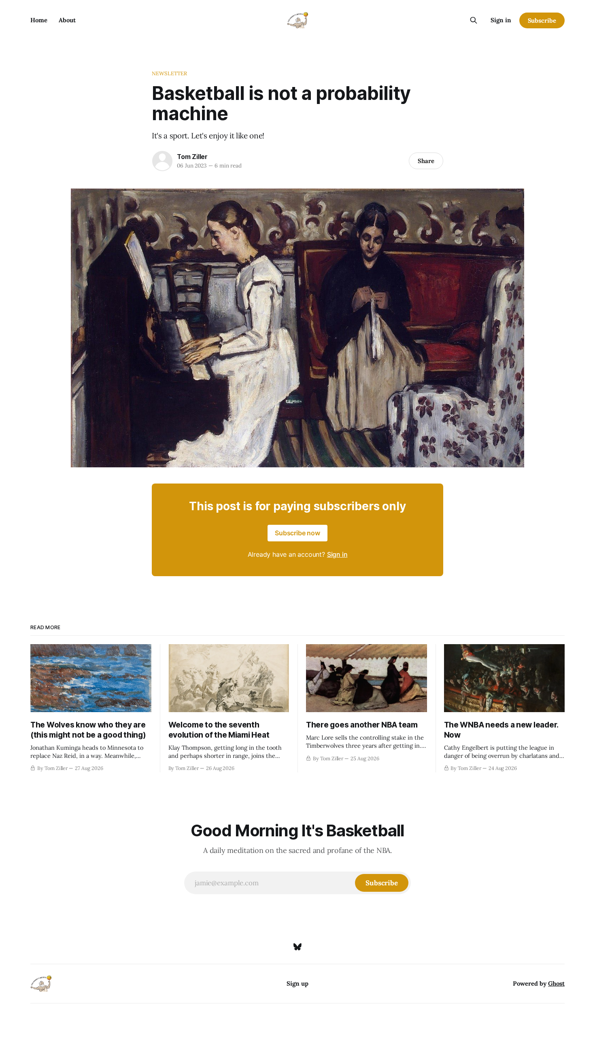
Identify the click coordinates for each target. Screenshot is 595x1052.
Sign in (501, 20)
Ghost (556, 983)
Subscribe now (297, 533)
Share (426, 161)
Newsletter (169, 73)
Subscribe (542, 20)
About (67, 20)
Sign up (297, 983)
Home (38, 20)
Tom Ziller (192, 157)
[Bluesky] (297, 947)
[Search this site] (473, 20)
